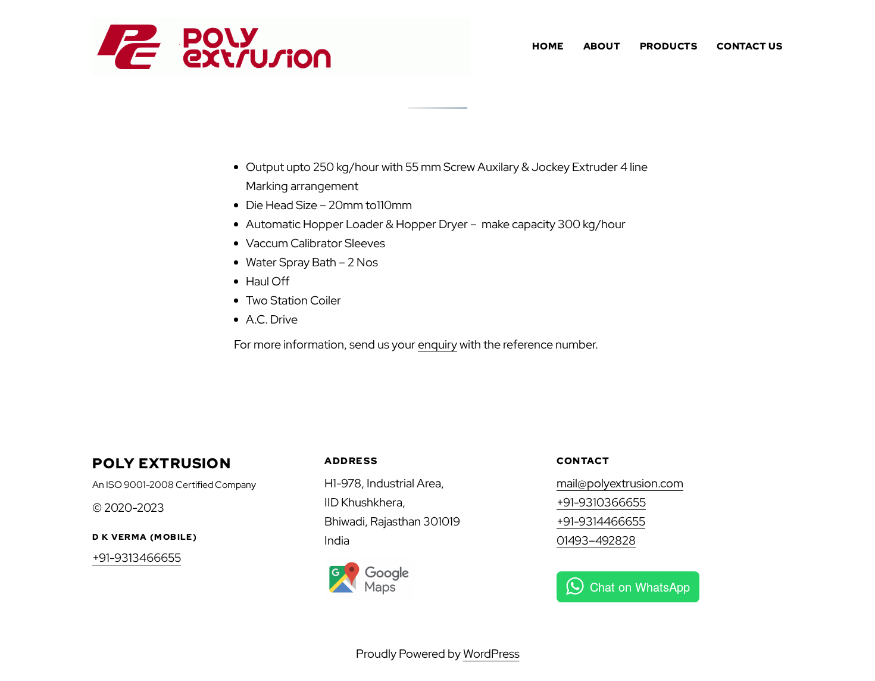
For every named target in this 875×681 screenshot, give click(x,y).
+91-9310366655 (601, 502)
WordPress (491, 653)
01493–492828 (596, 540)
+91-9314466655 (601, 521)
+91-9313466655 (136, 557)
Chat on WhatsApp (640, 586)
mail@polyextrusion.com (620, 483)
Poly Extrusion (161, 463)
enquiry (437, 344)
